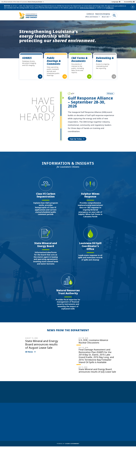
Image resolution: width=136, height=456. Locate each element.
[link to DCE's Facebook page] (98, 429)
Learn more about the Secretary (74, 395)
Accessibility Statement (70, 433)
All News (29, 352)
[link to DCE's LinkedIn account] (103, 429)
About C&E (105, 17)
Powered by (68, 443)
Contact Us (90, 14)
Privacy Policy (67, 430)
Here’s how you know (35, 1)
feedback (102, 423)
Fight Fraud (66, 427)
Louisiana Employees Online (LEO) (74, 421)
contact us (103, 419)
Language (115, 1)
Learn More (74, 122)
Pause (111, 93)
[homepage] (28, 15)
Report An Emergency (102, 14)
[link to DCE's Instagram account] (107, 429)
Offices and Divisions (91, 17)
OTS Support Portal (69, 424)
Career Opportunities (70, 412)
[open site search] (114, 15)
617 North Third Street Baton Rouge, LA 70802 (28, 423)
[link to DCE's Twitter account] (112, 429)
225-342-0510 (27, 427)
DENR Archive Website (87, 8)
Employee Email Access (70, 418)
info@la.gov (109, 8)
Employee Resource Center (72, 415)
